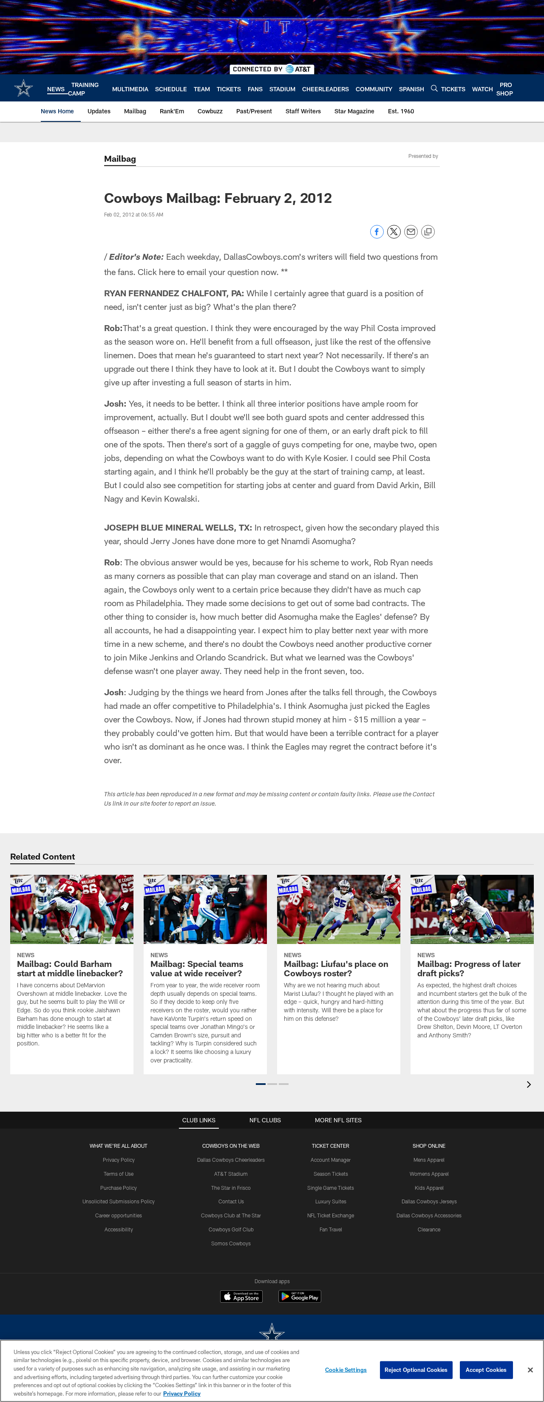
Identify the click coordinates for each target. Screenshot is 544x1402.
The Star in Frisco (231, 1188)
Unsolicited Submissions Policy (118, 1201)
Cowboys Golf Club (231, 1229)
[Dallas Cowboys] (272, 1336)
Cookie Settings (346, 1369)
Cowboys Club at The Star (231, 1215)
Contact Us (231, 1201)
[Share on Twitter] (394, 236)
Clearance (429, 1229)
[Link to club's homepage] (24, 88)
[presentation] (530, 1085)
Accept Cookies (486, 1369)
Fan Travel (331, 1229)
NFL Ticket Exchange (330, 1215)
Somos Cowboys (231, 1243)
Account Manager (331, 1160)
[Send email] (411, 236)
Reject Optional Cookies (416, 1369)
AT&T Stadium (231, 1174)
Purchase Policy (118, 1188)
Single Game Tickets (330, 1188)
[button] (260, 1084)
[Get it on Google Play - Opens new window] (300, 1300)
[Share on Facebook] (377, 236)
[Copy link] (428, 232)
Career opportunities (118, 1215)
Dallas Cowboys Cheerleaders (231, 1160)
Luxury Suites (330, 1201)
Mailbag (120, 158)
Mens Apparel (429, 1160)
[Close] (530, 1370)
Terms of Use (118, 1174)
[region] (272, 1371)
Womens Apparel (429, 1174)
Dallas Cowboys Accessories (429, 1215)
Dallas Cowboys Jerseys (429, 1201)
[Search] (434, 88)
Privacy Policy (119, 1160)
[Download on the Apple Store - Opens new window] (241, 1297)
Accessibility (119, 1229)
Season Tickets (331, 1174)
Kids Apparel (429, 1188)
